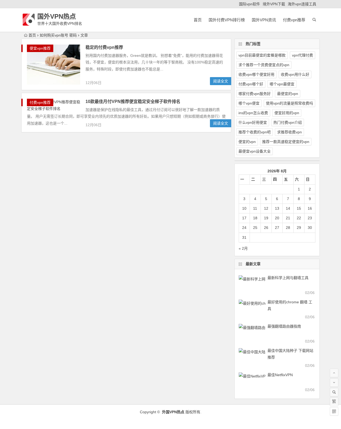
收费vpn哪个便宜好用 (256, 74)
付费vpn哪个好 (250, 84)
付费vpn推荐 (294, 20)
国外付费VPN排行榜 (227, 20)
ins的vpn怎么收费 (253, 113)
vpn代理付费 (302, 55)
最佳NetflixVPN (280, 375)
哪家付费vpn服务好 (254, 94)
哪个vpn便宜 (248, 103)
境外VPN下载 (274, 4)
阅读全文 (220, 81)
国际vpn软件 (249, 4)
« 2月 (243, 248)
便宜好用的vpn (286, 113)
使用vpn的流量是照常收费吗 (289, 103)
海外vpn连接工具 (302, 4)
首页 (198, 20)
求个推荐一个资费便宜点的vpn (263, 65)
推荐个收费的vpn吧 (254, 132)
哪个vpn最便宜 (282, 84)
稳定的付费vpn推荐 (104, 47)
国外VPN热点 (56, 16)
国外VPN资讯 (264, 20)
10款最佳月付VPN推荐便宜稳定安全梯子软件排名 (133, 101)
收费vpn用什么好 (295, 74)
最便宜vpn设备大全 (254, 151)
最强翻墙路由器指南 (284, 326)
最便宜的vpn (287, 94)
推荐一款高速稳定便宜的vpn (285, 142)
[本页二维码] (334, 411)
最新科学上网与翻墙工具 (287, 278)
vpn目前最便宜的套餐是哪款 (262, 55)
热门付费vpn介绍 (287, 122)
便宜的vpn (247, 142)
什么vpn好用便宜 (252, 122)
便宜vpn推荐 (40, 48)
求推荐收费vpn (289, 132)
